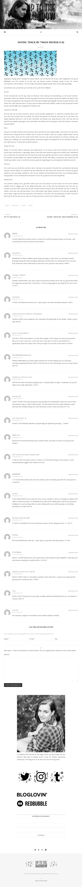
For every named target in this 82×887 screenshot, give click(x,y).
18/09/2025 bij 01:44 (17, 537)
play (14, 591)
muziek (23, 205)
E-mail (32, 639)
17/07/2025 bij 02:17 (17, 456)
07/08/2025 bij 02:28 (17, 495)
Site (56, 639)
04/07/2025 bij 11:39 (17, 437)
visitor (15, 610)
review (30, 205)
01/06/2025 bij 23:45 (17, 398)
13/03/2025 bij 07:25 (17, 255)
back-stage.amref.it (20, 333)
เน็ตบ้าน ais (16, 435)
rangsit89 (16, 396)
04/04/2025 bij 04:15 (17, 277)
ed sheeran (15, 205)
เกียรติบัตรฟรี (16, 474)
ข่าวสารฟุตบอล (16, 552)
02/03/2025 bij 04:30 (17, 236)
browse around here (21, 518)
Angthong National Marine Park (25, 454)
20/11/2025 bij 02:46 (17, 574)
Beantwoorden (73, 234)
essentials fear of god (22, 377)
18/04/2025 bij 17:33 (17, 299)
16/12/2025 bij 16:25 (17, 593)
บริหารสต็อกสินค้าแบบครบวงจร (21, 355)
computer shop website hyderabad (27, 314)
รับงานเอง (15, 535)
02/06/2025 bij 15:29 (17, 420)
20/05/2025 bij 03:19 (17, 357)
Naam (6, 639)
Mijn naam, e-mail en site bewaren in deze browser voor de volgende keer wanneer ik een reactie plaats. (40, 650)
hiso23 (15, 493)
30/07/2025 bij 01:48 (17, 476)
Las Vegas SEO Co (19, 418)
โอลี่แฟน (14, 233)
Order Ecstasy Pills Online (23, 572)
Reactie (6, 654)
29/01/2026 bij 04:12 (17, 612)
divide (7, 205)
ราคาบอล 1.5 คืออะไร (18, 275)
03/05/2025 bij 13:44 (17, 316)
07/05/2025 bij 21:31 (17, 335)
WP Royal (55, 874)
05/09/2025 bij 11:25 (17, 520)
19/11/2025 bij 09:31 (17, 554)
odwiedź (16, 297)
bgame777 (16, 253)
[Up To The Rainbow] (41, 12)
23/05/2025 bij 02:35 (17, 379)
